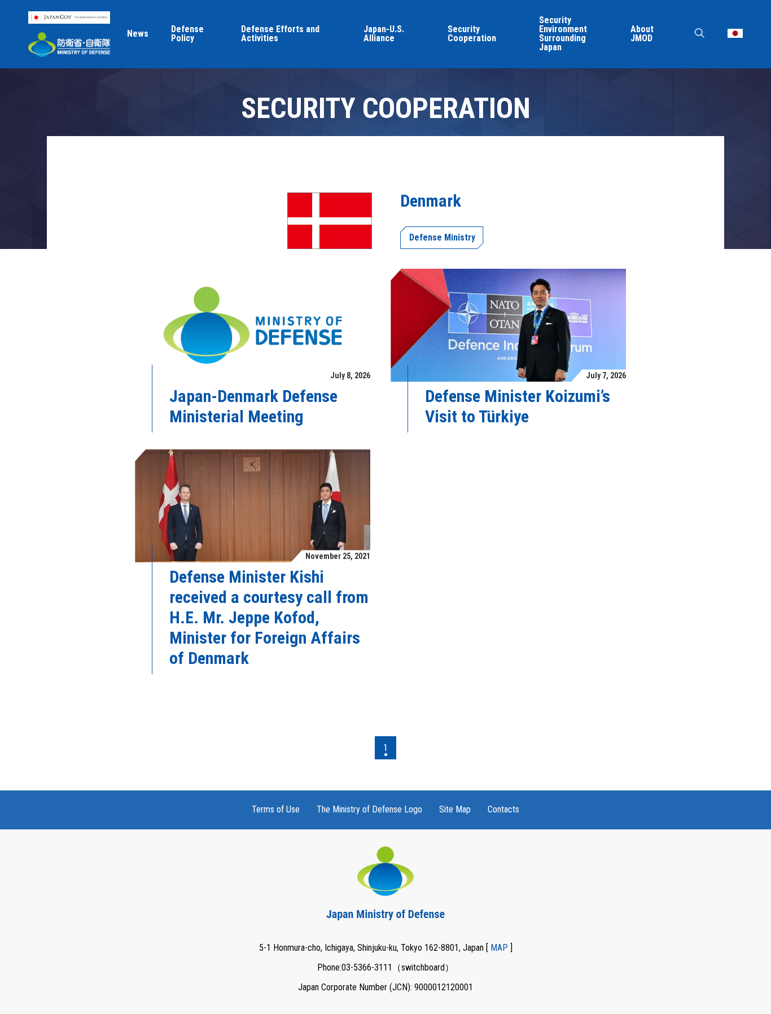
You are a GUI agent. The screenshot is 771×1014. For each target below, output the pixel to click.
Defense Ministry (442, 237)
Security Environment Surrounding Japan (563, 34)
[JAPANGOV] (69, 17)
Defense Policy (187, 34)
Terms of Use (276, 809)
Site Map (455, 809)
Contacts (503, 809)
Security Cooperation (472, 34)
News (137, 33)
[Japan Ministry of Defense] (69, 44)
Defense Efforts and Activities (280, 34)
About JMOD (642, 34)
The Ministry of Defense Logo (369, 809)
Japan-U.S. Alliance (383, 34)
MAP (499, 947)
